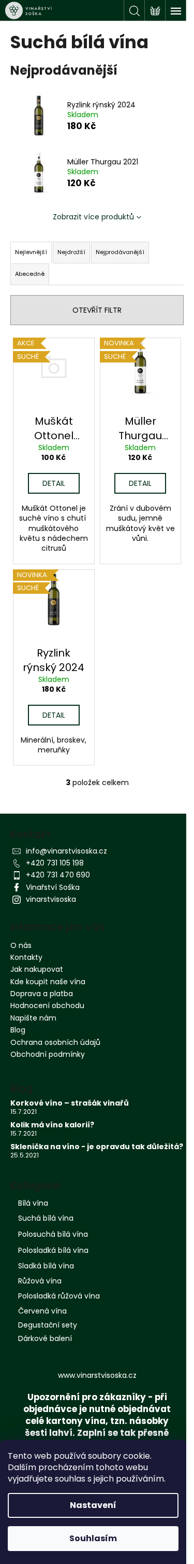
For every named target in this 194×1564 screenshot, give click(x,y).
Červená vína (42, 1311)
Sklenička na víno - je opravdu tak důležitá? (96, 1147)
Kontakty (26, 957)
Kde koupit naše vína (47, 981)
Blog (17, 1030)
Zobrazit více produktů (93, 217)
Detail (53, 483)
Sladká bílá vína (46, 1266)
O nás (21, 945)
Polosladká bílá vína (53, 1250)
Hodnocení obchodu (47, 1005)
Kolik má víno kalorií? (52, 1125)
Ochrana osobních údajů (55, 1042)
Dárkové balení (45, 1338)
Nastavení (93, 1505)
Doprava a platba (41, 993)
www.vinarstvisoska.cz (97, 1375)
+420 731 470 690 (58, 875)
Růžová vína (40, 1281)
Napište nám (33, 1018)
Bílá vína (33, 1203)
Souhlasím (93, 1538)
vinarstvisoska (51, 899)
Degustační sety (47, 1325)
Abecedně (29, 274)
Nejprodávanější (120, 252)
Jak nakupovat (36, 969)
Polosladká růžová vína (59, 1296)
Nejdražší (71, 252)
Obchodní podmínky (47, 1054)
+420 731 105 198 (55, 863)
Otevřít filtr (97, 310)
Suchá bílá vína (45, 1218)
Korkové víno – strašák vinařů (69, 1103)
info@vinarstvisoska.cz (66, 851)
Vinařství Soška (53, 887)
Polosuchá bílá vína (53, 1234)
